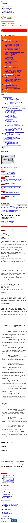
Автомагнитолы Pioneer (12, 44)
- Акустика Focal (10, 112)
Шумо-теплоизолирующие (13, 88)
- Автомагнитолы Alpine (12, 99)
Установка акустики (11, 65)
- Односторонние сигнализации (14, 126)
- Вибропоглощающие (12, 142)
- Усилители (9, 120)
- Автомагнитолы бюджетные (14, 104)
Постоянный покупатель (9, 8)
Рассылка (6, 516)
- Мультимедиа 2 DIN (11, 103)
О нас (4, 487)
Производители (7, 502)
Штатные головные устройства (14, 41)
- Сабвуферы (9, 119)
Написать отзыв (20, 235)
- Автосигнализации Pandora (14, 128)
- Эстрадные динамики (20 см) (14, 110)
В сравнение (4, 234)
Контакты (5, 90)
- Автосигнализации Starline (13, 124)
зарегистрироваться (9, 14)
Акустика (5, 50)
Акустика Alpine (10, 54)
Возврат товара (7, 496)
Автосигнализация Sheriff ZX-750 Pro (10, 180)
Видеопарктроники (11, 80)
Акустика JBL (9, 58)
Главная (12, 206)
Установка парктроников (12, 81)
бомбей (12, 518)
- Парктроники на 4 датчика (13, 134)
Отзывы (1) (9, 238)
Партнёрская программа (10, 505)
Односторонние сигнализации (14, 70)
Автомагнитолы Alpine (12, 43)
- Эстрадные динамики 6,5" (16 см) (15, 108)
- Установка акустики (11, 121)
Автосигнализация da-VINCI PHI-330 (10, 187)
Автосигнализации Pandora (13, 71)
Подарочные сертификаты (10, 504)
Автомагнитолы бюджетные (13, 48)
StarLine (11, 221)
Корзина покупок (7, 11)
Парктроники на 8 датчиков (13, 79)
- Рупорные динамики (12, 117)
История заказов (7, 513)
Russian (7, 3)
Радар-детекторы (7, 83)
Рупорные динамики (11, 61)
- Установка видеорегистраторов (15, 132)
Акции (5, 506)
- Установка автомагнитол (13, 106)
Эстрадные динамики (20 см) (14, 53)
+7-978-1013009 (10, 23)
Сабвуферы (9, 62)
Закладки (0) (6, 9)
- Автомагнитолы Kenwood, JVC (14, 102)
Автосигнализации (8, 66)
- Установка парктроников (13, 138)
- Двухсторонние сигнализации (14, 125)
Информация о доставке (10, 489)
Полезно (5, 92)
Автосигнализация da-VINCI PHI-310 (10, 194)
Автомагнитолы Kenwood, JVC (14, 45)
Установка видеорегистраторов (14, 75)
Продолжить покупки (22, 205)
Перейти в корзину (5, 205)
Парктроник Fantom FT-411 (8, 174)
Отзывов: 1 (11, 235)
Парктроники (6, 76)
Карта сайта (6, 497)
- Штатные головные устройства (15, 98)
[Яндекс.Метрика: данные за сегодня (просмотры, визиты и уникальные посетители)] (5, 521)
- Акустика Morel (10, 116)
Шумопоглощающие (11, 87)
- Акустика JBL (10, 115)
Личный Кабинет (7, 512)
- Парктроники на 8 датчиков (13, 135)
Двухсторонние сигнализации (14, 68)
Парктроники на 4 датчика (13, 77)
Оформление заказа (8, 12)
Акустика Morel (10, 59)
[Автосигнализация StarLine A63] (10, 211)
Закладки (5, 515)
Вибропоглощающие (11, 85)
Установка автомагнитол (12, 49)
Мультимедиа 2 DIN (11, 46)
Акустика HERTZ (10, 57)
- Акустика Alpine (10, 111)
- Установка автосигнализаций (14, 129)
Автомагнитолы (7, 40)
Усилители (9, 63)
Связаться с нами (8, 494)
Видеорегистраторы (8, 74)
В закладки (3, 233)
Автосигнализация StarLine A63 (9, 167)
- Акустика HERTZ (11, 113)
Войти (2, 14)
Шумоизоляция (7, 84)
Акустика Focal (10, 55)
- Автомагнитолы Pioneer (13, 101)
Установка (5, 89)
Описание (3, 238)
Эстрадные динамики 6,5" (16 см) (15, 52)
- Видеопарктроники (11, 137)
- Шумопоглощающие (12, 143)
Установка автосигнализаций (14, 72)
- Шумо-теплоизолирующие (13, 145)
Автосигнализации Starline (13, 67)
